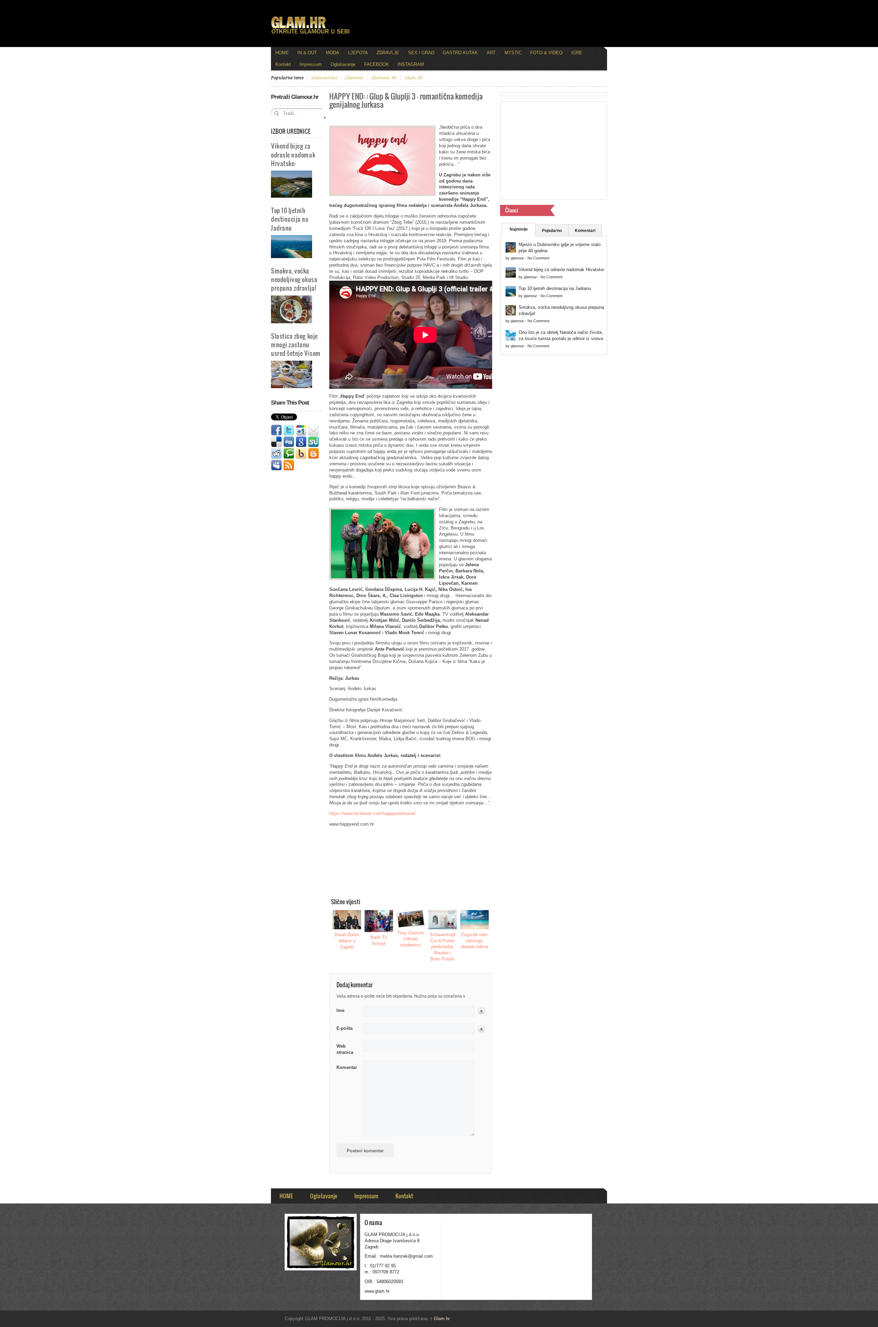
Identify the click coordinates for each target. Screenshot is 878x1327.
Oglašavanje (343, 64)
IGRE (576, 52)
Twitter (288, 430)
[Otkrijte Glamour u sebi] (310, 34)
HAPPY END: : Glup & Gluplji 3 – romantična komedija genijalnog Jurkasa (406, 100)
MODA (332, 52)
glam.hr (414, 77)
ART (491, 52)
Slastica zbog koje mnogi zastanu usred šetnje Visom (296, 344)
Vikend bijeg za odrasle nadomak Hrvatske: (293, 154)
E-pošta (344, 1028)
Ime (340, 1010)
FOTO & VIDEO (546, 52)
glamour (354, 77)
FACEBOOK (376, 64)
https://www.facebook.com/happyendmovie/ (372, 813)
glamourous (324, 77)
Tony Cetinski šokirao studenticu (410, 939)
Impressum (310, 64)
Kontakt (283, 64)
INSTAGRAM (411, 64)
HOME (282, 52)
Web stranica (344, 1049)
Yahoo (301, 453)
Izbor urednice (290, 131)
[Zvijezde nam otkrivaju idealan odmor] (474, 919)
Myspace (276, 465)
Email (313, 430)
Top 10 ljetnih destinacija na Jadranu (290, 219)
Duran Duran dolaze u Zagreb (346, 941)
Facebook (276, 430)
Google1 (301, 430)
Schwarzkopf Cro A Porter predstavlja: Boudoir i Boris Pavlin (442, 947)
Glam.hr (440, 1318)
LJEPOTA (358, 52)
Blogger (313, 453)
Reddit (276, 453)
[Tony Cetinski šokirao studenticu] (410, 918)
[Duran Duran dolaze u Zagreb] (347, 919)
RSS (288, 465)
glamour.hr (384, 77)
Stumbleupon (313, 441)
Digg (288, 441)
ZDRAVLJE (388, 52)
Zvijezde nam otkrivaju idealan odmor (474, 941)
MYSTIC (513, 52)
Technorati (288, 453)
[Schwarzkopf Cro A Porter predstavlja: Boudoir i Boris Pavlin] (442, 919)
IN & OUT (307, 52)
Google (301, 441)
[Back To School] (379, 921)
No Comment (538, 258)
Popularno (552, 230)
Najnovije (519, 229)
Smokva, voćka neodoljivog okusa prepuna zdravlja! (294, 279)
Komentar (346, 1067)
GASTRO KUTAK (460, 52)
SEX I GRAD (421, 52)
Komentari (585, 230)
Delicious (276, 441)
